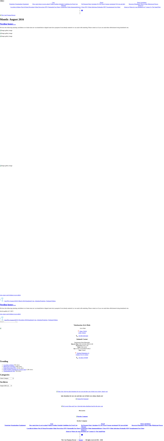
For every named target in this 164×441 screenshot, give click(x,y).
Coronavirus (63, 7)
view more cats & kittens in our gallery (10, 295)
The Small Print (156, 7)
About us (126, 7)
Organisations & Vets (9, 371)
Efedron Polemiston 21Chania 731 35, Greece (82, 353)
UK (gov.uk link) (120, 4)
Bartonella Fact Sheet (54, 7)
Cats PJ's (6, 301)
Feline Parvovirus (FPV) (41, 7)
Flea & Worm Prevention (28, 7)
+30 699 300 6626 (83, 336)
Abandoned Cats (29, 301)
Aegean (107, 4)
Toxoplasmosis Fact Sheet (113, 7)
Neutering (12, 4)
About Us (140, 5)
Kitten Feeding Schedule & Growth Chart (14, 369)
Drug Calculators (141, 2)
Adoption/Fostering (40, 301)
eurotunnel (112, 4)
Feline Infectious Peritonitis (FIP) (97, 7)
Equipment (26, 4)
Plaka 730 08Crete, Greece (82, 332)
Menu (2, 1)
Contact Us (149, 7)
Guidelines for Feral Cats (71, 4)
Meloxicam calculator (9, 366)
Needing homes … (8, 24)
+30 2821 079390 (83, 357)
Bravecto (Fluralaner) (134, 4)
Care (53, 2)
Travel (101, 2)
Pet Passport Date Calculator (89, 4)
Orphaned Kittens (51, 301)
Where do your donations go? (137, 7)
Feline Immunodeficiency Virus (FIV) (77, 7)
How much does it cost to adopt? (41, 4)
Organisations (18, 4)
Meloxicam (151, 4)
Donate (81, 440)
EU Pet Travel (101, 4)
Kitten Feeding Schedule (57, 4)
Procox (156, 4)
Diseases (63, 5)
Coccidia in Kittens (15, 7)
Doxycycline (144, 4)
